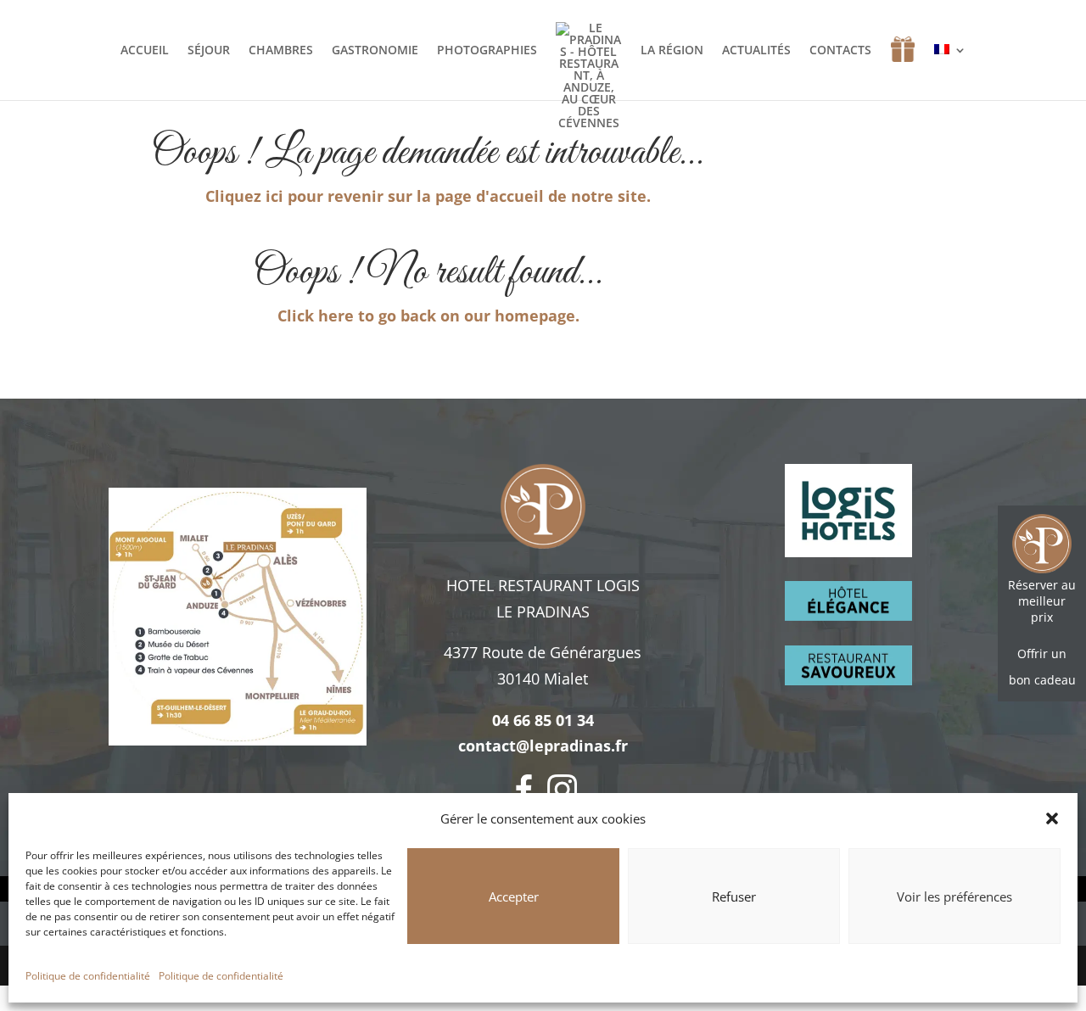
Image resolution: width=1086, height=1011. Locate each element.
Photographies (487, 51)
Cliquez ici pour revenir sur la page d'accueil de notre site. (428, 196)
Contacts (840, 51)
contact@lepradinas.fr (543, 745)
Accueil (144, 51)
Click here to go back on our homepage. (428, 315)
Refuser (734, 896)
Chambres (281, 51)
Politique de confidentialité (87, 976)
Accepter (514, 896)
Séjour (209, 51)
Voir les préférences (954, 896)
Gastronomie (375, 51)
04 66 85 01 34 (543, 720)
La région (672, 51)
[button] (1052, 818)
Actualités (756, 51)
